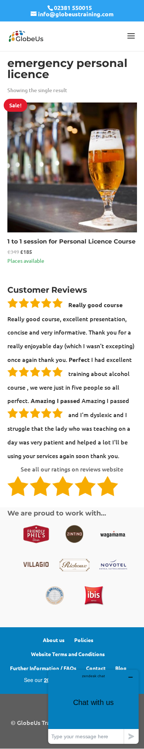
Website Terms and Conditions (68, 654)
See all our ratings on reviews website (72, 469)
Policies (83, 640)
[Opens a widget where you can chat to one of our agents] (93, 706)
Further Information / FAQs (43, 668)
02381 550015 (73, 7)
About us (54, 640)
